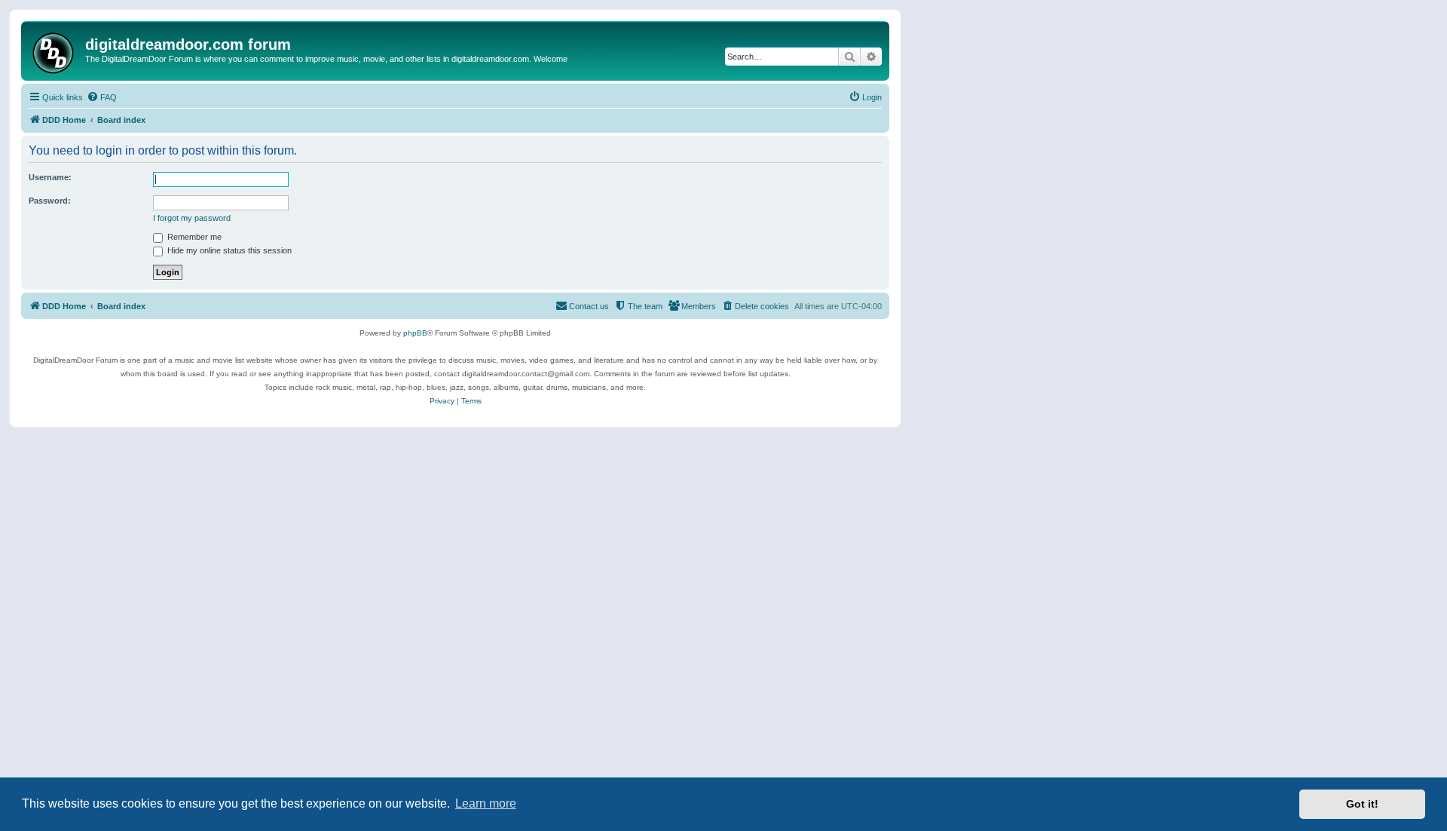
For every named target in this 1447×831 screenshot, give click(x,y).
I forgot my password (192, 217)
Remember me (193, 236)
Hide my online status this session (228, 250)
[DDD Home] (55, 51)
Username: (50, 177)
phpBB (415, 333)
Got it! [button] (1362, 804)
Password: (50, 200)
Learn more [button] (485, 803)
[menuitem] (102, 97)
